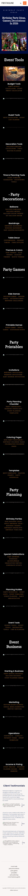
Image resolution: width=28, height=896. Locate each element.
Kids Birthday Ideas (13, 521)
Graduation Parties (13, 563)
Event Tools (14, 622)
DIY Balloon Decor (14, 215)
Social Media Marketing (14, 707)
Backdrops (14, 223)
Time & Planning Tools (14, 175)
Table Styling (18, 242)
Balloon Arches (13, 211)
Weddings (13, 559)
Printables (14, 872)
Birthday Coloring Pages (14, 442)
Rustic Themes (18, 257)
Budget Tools (14, 83)
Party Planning (14, 875)
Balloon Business (13, 675)
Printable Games (14, 325)
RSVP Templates (9, 473)
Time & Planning (17, 629)
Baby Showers (13, 556)
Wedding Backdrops (13, 228)
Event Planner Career (14, 678)
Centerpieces (9, 240)
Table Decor (14, 237)
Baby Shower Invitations (14, 376)
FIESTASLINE (8, 3)
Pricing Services (15, 709)
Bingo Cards (10, 327)
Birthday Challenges (14, 300)
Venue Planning (10, 596)
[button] (20, 3)
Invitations (14, 370)
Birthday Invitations (13, 372)
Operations (14, 733)
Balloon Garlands (13, 209)
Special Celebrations (14, 554)
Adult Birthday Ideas (13, 523)
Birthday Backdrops (13, 226)
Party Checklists (13, 406)
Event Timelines (16, 594)
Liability (19, 736)
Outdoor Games (17, 298)
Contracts (8, 736)
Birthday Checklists (13, 527)
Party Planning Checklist (14, 403)
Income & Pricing (14, 764)
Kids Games (14, 294)
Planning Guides (14, 589)
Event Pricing (9, 767)
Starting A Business (14, 671)
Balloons (14, 206)
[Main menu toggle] (24, 3)
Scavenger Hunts (17, 329)
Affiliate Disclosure (14, 890)
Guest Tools (14, 115)
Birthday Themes (13, 525)
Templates (14, 470)
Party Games (14, 870)
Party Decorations (14, 868)
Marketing (14, 702)
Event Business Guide (14, 877)
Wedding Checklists (13, 408)
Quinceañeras (13, 561)
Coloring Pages (14, 437)
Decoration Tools (14, 144)
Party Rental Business (13, 673)
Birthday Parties (14, 518)
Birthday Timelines (14, 530)
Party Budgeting (10, 592)
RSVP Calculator (10, 117)
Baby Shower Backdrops (14, 230)
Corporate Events (14, 565)
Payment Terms (10, 738)
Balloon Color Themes (13, 213)
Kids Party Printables (13, 440)
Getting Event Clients (13, 704)
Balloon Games (10, 296)
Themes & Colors (14, 250)
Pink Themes (11, 252)
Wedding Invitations (13, 374)
